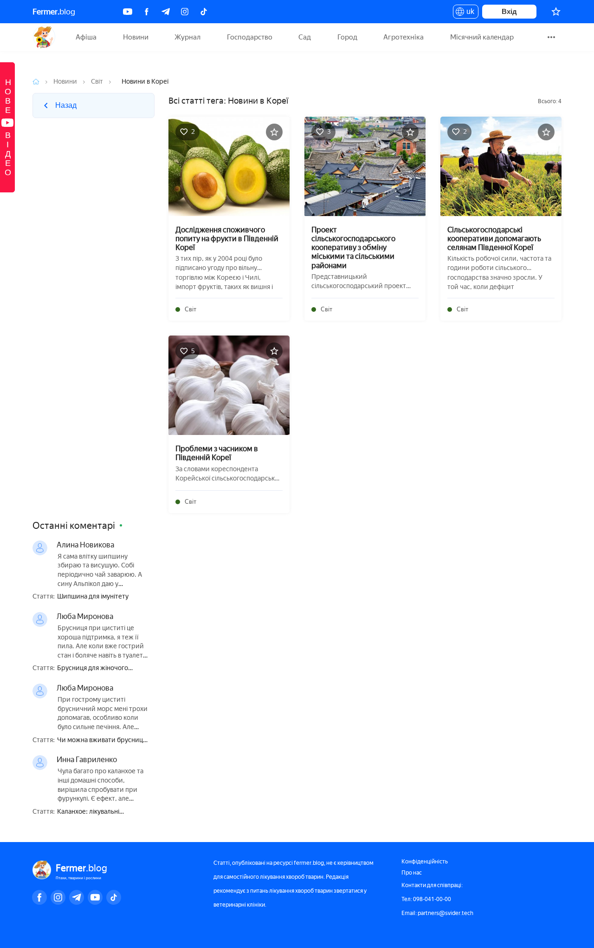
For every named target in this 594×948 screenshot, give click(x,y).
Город (347, 37)
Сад (304, 37)
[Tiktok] (203, 11)
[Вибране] (556, 11)
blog (53, 11)
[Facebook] (146, 11)
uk (468, 13)
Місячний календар (482, 37)
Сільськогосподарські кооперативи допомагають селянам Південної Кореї (494, 238)
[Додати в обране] (274, 132)
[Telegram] (165, 11)
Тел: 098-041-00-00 (426, 899)
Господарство (249, 37)
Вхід (509, 11)
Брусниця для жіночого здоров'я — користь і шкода (99, 668)
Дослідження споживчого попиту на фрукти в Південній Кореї (226, 238)
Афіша (86, 37)
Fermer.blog (43, 37)
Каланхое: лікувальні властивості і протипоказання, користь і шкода (103, 812)
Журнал (187, 37)
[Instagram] (184, 11)
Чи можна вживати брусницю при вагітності (102, 740)
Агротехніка (403, 37)
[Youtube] (127, 11)
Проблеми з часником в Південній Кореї (216, 453)
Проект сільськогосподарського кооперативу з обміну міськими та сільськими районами (353, 247)
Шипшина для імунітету (93, 596)
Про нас (411, 872)
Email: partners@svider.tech (437, 913)
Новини (135, 37)
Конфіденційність (424, 861)
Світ (97, 82)
